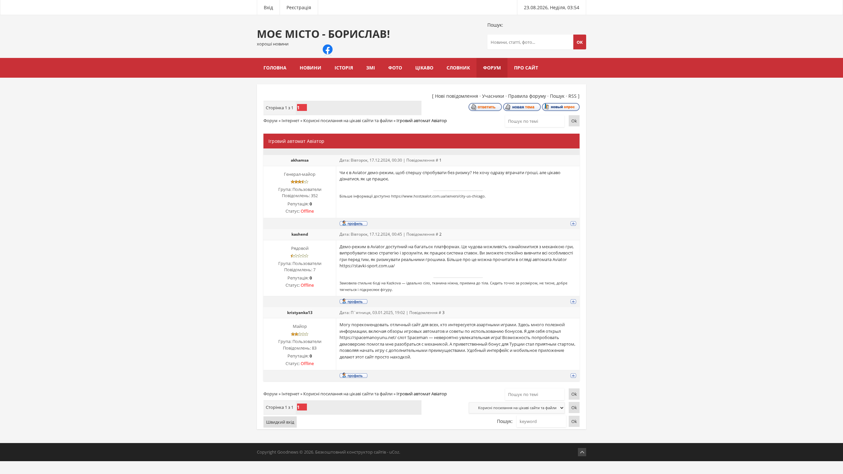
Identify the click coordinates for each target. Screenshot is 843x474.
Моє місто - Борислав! (323, 37)
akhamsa (300, 160)
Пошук (557, 96)
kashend (299, 234)
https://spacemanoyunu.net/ (368, 337)
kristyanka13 (300, 312)
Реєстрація (298, 7)
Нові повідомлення (456, 96)
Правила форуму (527, 96)
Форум (270, 120)
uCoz (394, 452)
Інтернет (290, 120)
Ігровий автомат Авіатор (421, 120)
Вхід (268, 7)
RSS (572, 96)
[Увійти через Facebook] (328, 49)
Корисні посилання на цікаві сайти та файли (348, 120)
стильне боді (369, 283)
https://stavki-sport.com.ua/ (367, 266)
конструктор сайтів (366, 452)
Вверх (582, 452)
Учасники (493, 96)
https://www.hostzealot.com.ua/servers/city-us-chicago (438, 196)
